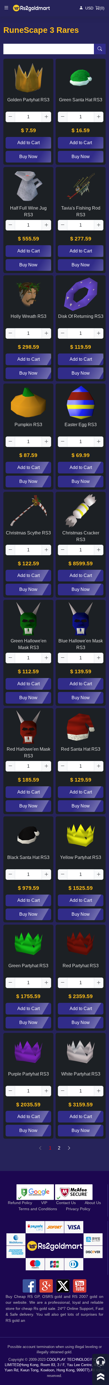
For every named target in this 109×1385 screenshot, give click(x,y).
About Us (93, 1202)
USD (89, 8)
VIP (44, 1202)
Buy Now (28, 156)
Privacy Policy (78, 1209)
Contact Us (66, 1202)
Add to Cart (28, 142)
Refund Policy (20, 1202)
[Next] (69, 1148)
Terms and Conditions (37, 1209)
